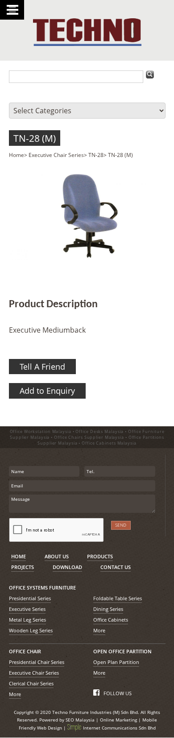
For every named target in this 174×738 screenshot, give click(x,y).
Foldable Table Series (117, 598)
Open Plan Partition (116, 662)
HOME (18, 556)
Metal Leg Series (27, 619)
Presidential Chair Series (36, 662)
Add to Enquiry (47, 390)
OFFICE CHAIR (25, 651)
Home (16, 155)
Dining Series (108, 609)
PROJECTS (22, 567)
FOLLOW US (117, 693)
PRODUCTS (100, 556)
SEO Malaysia (80, 720)
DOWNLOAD (67, 567)
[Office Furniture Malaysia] (87, 44)
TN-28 (96, 155)
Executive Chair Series (56, 155)
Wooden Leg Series (31, 630)
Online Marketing (118, 720)
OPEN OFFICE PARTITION (122, 651)
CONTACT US (115, 567)
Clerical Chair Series (31, 683)
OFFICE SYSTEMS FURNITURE (42, 587)
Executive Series (27, 609)
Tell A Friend (42, 366)
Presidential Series (30, 598)
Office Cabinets (110, 619)
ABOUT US (57, 556)
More (99, 630)
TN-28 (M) (34, 138)
